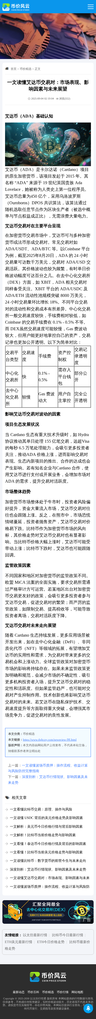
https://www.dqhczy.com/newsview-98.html (50, 739)
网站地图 (77, 992)
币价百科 (33, 992)
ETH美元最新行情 (18, 942)
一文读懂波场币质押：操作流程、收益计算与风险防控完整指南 (47, 887)
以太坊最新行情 (35, 935)
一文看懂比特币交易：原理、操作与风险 (41, 809)
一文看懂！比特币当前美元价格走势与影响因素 (46, 852)
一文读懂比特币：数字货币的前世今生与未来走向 (48, 861)
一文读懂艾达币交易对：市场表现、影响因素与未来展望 (47, 878)
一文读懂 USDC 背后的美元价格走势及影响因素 (46, 818)
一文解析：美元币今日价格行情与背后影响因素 (46, 826)
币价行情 (63, 992)
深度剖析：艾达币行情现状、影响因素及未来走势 (48, 869)
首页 (14, 68)
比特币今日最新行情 (67, 935)
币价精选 (25, 68)
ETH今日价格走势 (51, 942)
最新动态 (19, 992)
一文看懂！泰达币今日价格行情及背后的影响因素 (48, 844)
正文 (38, 68)
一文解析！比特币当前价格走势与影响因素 (43, 835)
